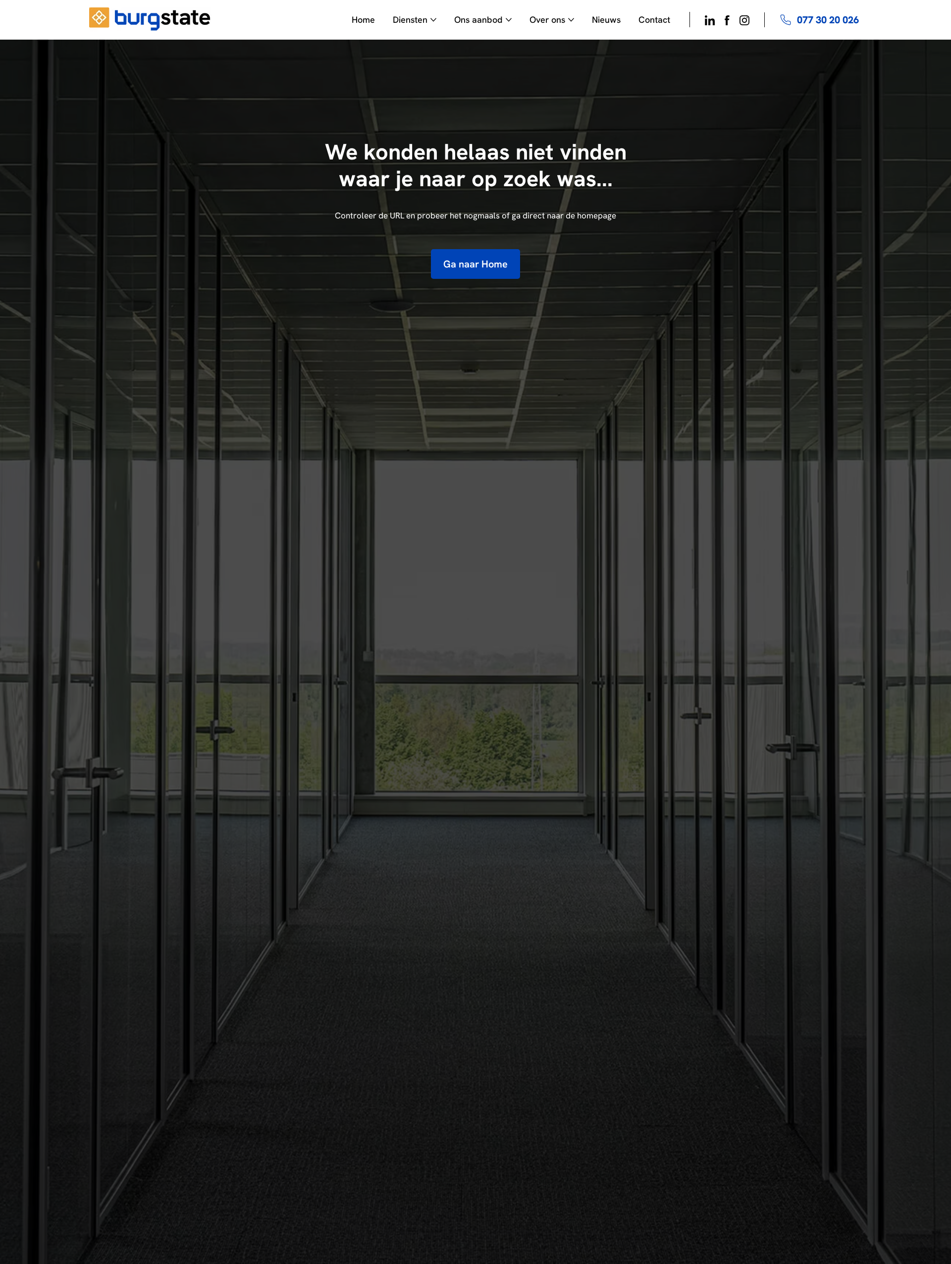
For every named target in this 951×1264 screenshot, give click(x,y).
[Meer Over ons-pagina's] (571, 20)
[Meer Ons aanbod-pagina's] (509, 20)
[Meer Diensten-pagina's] (433, 20)
